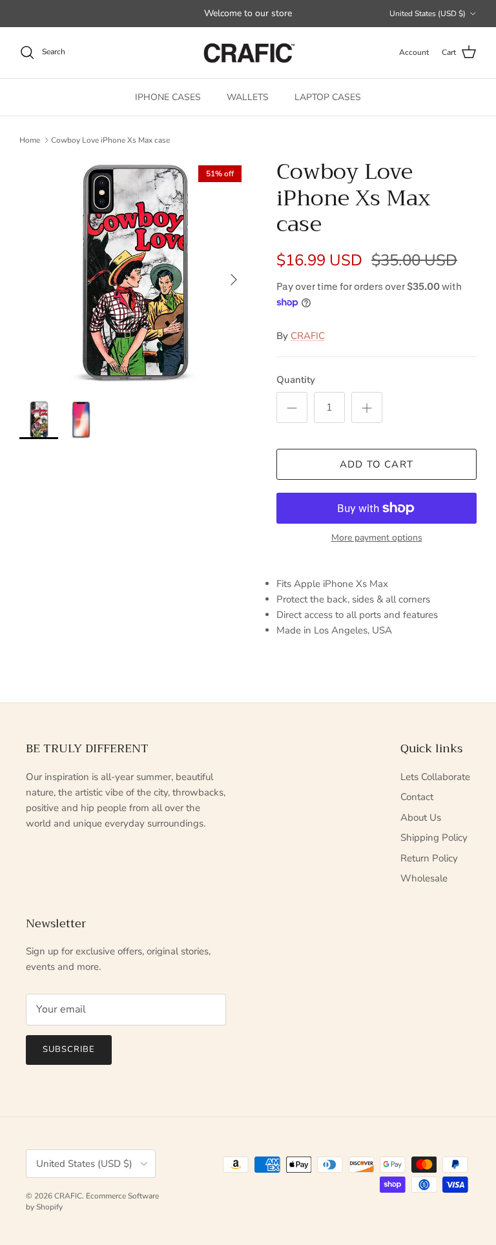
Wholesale (424, 878)
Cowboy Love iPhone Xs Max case (110, 140)
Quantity (295, 379)
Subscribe (69, 1049)
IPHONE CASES (168, 97)
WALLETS (248, 97)
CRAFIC (308, 335)
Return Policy (429, 858)
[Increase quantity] (366, 407)
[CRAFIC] (248, 52)
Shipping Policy (434, 837)
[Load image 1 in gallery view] (133, 273)
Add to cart (376, 464)
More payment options (376, 538)
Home (29, 140)
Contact (416, 796)
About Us (420, 817)
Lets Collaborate (435, 776)
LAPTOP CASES (327, 97)
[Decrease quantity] (291, 407)
